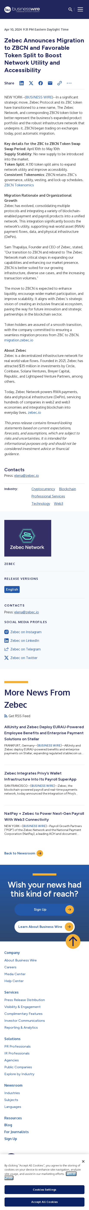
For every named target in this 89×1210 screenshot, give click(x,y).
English (12, 589)
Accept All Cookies (44, 1202)
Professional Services (48, 496)
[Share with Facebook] (40, 83)
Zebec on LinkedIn (24, 640)
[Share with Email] (50, 83)
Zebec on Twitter (23, 658)
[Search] (70, 9)
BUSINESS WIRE (39, 97)
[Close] (83, 1161)
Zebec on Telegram (25, 649)
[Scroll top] (73, 941)
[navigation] (80, 9)
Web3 (58, 503)
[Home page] (22, 9)
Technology (41, 503)
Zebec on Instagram (25, 632)
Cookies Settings (44, 1189)
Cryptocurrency (43, 489)
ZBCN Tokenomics (19, 185)
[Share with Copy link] (59, 83)
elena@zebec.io (26, 475)
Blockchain (67, 489)
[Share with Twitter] (31, 83)
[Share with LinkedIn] (21, 83)
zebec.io (34, 412)
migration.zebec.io (18, 340)
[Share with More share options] (69, 83)
